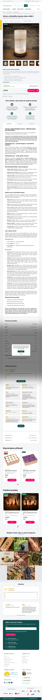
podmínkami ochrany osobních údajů (21, 631)
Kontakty (4, 1)
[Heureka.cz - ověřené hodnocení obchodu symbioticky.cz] (12, 674)
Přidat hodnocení (21, 381)
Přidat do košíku (31, 90)
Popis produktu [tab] (8, 123)
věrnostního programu (26, 93)
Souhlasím (21, 351)
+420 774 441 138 (27, 678)
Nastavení (21, 353)
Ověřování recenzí (7, 664)
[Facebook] (4, 682)
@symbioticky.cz (21, 534)
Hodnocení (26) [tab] (31, 123)
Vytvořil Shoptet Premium (33, 698)
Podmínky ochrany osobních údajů (9, 662)
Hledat (26, 5)
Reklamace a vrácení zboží (8, 659)
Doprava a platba (6, 657)
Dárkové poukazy (25, 662)
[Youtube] (11, 682)
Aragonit (35, 332)
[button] (18, 484)
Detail (12, 522)
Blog (12, 1)
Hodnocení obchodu (25, 656)
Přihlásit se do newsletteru (11, 634)
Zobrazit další (21, 425)
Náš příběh (8, 1)
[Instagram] (7, 682)
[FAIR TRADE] (30, 460)
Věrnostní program (25, 659)
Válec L (36, 338)
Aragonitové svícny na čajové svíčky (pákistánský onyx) (18, 358)
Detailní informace (6, 82)
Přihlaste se (5, 93)
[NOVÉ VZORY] (30, 502)
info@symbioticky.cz (27, 680)
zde (23, 348)
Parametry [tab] (20, 123)
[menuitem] (7, 9)
